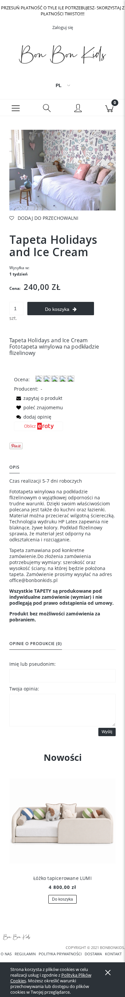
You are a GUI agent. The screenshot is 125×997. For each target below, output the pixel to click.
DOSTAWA (93, 954)
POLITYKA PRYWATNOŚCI (60, 954)
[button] (15, 107)
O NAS (6, 954)
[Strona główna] (62, 56)
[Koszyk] (109, 107)
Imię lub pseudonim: (32, 664)
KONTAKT (113, 954)
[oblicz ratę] (38, 429)
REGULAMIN (25, 954)
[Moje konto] (78, 108)
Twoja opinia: (24, 688)
